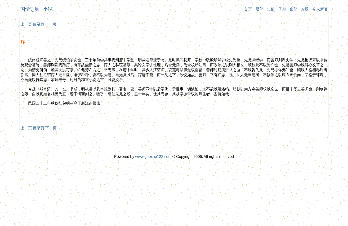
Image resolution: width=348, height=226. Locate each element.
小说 (48, 9)
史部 (271, 9)
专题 (305, 9)
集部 (293, 9)
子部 (282, 9)
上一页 (26, 24)
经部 (259, 9)
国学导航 (29, 9)
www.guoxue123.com (153, 157)
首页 (248, 9)
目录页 (38, 24)
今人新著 (320, 9)
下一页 (51, 24)
